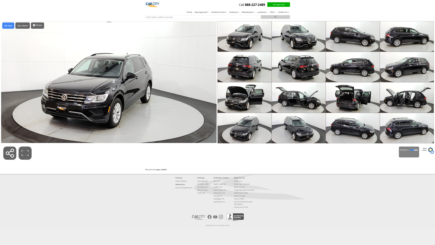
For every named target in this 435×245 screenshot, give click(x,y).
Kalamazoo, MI (219, 193)
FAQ (272, 12)
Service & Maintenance (183, 188)
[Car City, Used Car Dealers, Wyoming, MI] (235, 217)
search (275, 17)
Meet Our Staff (239, 196)
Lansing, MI (218, 196)
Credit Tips (201, 193)
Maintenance (248, 12)
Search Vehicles (181, 181)
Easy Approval (201, 12)
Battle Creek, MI (219, 184)
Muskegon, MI (219, 199)
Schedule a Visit (218, 12)
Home (189, 12)
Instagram (221, 217)
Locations (261, 12)
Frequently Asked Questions (244, 190)
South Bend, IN (219, 202)
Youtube (215, 217)
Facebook (210, 217)
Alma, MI (217, 181)
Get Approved (279, 4)
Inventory (233, 12)
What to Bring (202, 190)
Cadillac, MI (218, 187)
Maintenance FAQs (241, 193)
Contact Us (283, 12)
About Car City (239, 187)
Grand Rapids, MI (220, 190)
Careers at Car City (241, 207)
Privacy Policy (239, 199)
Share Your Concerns (241, 184)
